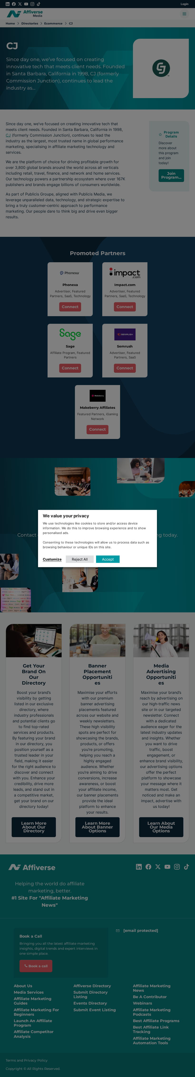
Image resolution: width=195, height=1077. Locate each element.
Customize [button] (52, 559)
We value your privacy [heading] (66, 515)
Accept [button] (108, 559)
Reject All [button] (80, 559)
